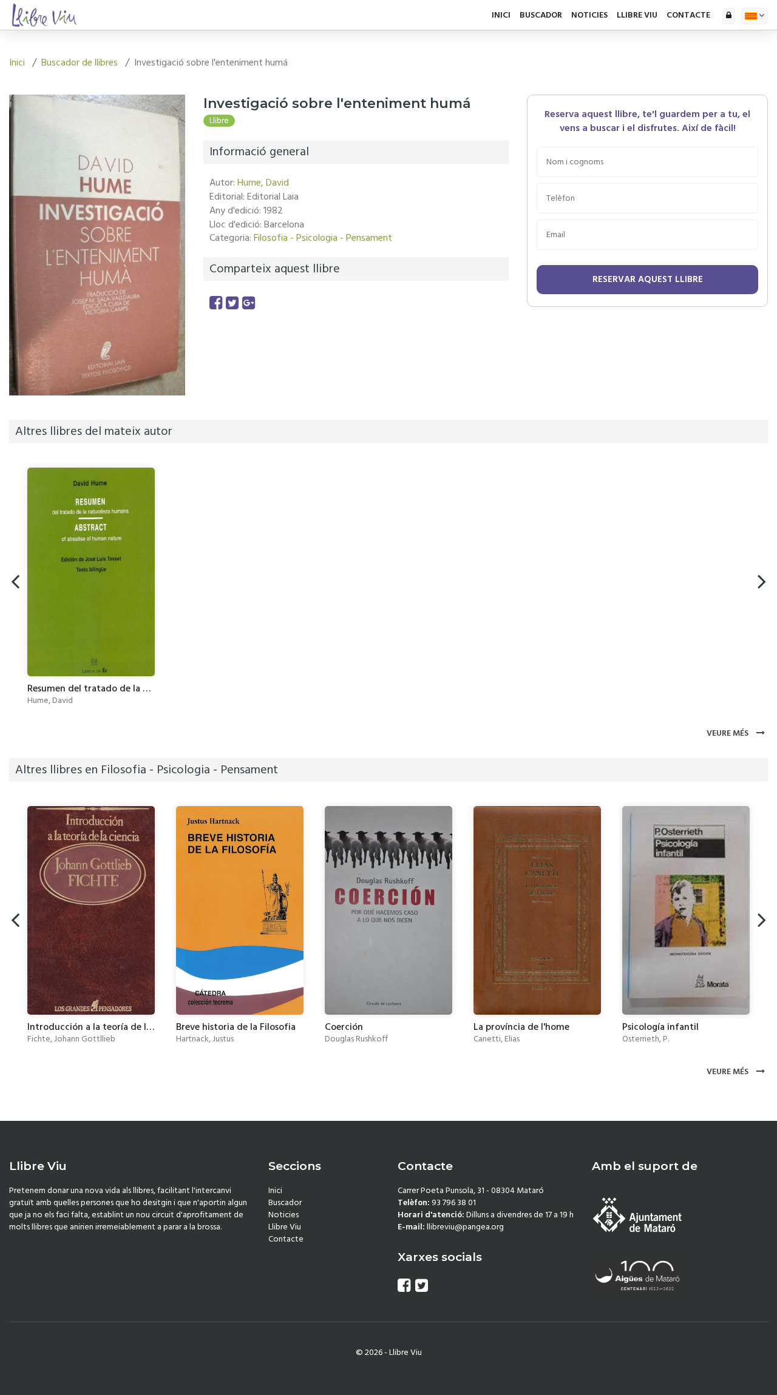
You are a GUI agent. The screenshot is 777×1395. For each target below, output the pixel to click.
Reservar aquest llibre (647, 279)
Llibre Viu (637, 15)
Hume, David (263, 182)
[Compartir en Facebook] (215, 303)
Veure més (728, 733)
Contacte (688, 15)
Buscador (541, 15)
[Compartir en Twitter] (232, 303)
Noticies (589, 15)
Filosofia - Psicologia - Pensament (323, 237)
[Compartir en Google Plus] (248, 303)
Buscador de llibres (79, 62)
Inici (501, 15)
